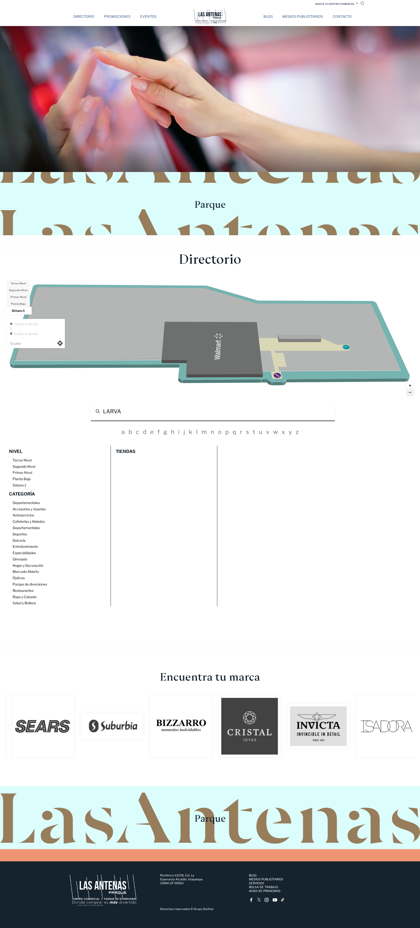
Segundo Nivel (18, 290)
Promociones (117, 16)
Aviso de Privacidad (264, 891)
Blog (268, 16)
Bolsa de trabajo (263, 887)
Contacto (342, 16)
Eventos (148, 16)
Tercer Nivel (18, 283)
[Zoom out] (410, 392)
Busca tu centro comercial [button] (335, 3)
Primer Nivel (18, 297)
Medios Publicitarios (302, 16)
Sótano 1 (18, 311)
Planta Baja (18, 304)
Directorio (83, 16)
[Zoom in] (410, 385)
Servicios (256, 883)
